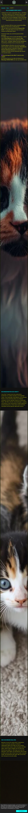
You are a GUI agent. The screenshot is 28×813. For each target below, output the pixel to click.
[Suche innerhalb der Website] (1, 2)
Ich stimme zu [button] (21, 811)
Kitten (8, 7)
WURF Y (12, 7)
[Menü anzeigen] (26, 2)
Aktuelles (3, 7)
